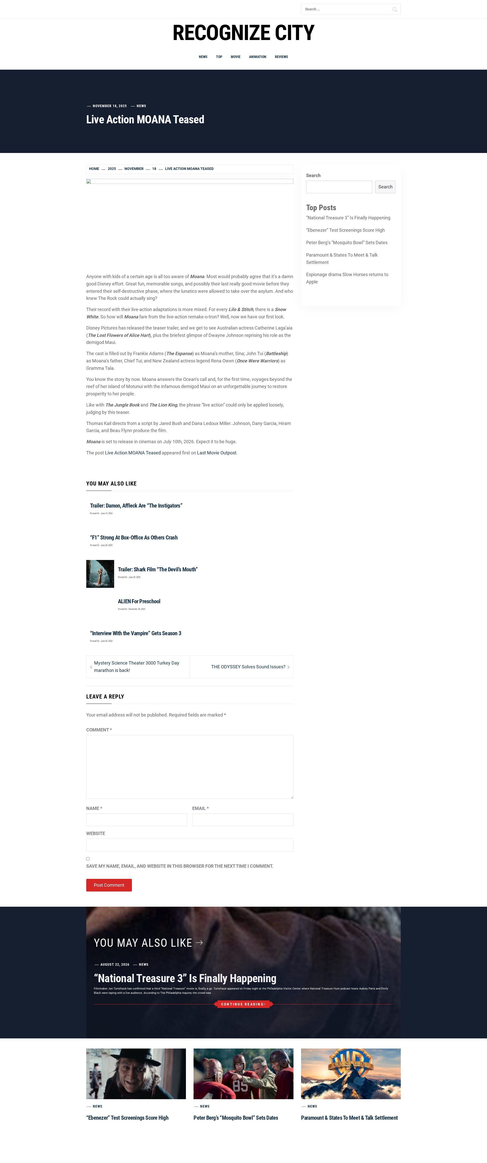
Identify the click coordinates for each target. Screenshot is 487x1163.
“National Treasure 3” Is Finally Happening (348, 217)
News (203, 57)
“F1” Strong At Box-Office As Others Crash (134, 537)
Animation (257, 57)
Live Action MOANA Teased (133, 452)
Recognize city (243, 32)
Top (219, 57)
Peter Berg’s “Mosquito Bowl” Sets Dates (347, 242)
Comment (99, 729)
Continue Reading (242, 1004)
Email (200, 808)
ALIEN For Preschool (139, 601)
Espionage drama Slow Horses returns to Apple (347, 278)
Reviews (281, 57)
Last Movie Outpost (216, 452)
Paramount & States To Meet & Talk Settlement (342, 258)
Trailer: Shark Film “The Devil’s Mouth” (158, 569)
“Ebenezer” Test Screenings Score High (345, 230)
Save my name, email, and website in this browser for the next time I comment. (179, 866)
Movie (235, 57)
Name (94, 808)
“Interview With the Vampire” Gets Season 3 (135, 633)
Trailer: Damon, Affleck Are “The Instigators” (136, 505)
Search (313, 175)
